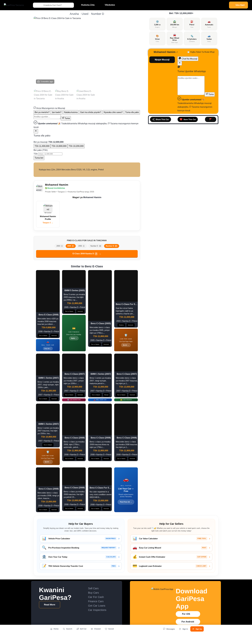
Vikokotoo (110, 5)
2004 (70, 246)
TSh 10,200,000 (76, 146)
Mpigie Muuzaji (162, 60)
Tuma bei (39, 158)
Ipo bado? (56, 112)
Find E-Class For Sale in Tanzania (87, 240)
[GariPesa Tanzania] (14, 5)
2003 (59, 246)
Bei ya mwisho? (42, 112)
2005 (81, 246)
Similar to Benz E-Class (87, 266)
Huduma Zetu (88, 5)
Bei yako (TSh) (41, 150)
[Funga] (36, 131)
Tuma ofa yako (132, 112)
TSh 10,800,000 (59, 146)
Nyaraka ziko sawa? (113, 112)
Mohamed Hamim (56, 184)
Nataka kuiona (71, 112)
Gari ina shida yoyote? (90, 112)
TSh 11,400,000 (42, 146)
